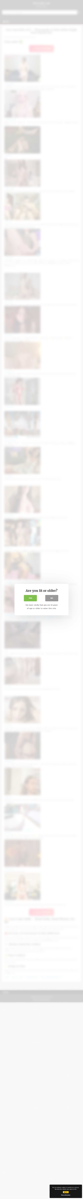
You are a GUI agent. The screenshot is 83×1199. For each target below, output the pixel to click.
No (51, 598)
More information (65, 1195)
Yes (30, 598)
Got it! (66, 1192)
